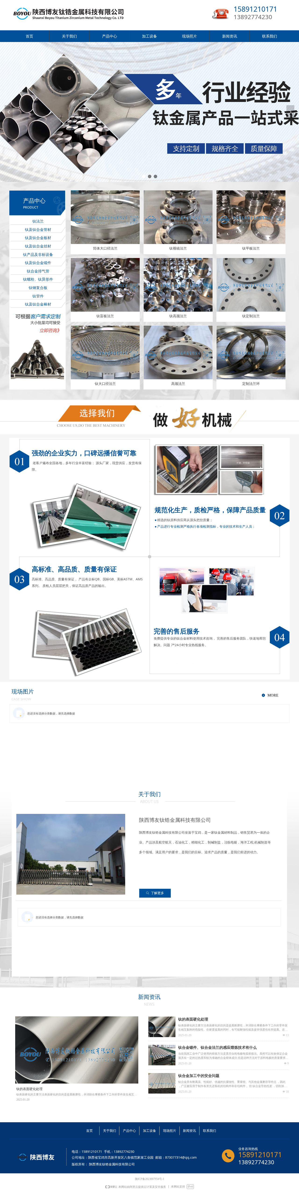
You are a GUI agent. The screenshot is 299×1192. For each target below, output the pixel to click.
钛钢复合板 (38, 288)
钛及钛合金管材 (38, 230)
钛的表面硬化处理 (193, 1019)
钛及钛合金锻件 (38, 263)
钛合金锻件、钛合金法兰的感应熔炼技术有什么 (217, 1047)
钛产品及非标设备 (38, 255)
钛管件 (38, 296)
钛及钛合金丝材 (38, 246)
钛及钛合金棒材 (38, 304)
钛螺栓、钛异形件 (38, 279)
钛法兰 (38, 221)
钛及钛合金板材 (38, 238)
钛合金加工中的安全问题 (198, 1076)
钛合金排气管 (38, 271)
